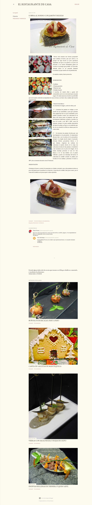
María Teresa (36, 230)
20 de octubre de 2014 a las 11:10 (46, 230)
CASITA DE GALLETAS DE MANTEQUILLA (45, 366)
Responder (36, 246)
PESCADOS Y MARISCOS (19, 18)
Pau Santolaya (40, 237)
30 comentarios (37, 368)
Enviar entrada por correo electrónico (42, 221)
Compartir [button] (15, 12)
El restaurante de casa (34, 4)
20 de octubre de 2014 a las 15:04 (52, 237)
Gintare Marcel (50, 500)
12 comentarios (37, 323)
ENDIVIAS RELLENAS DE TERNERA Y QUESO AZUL (48, 486)
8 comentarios (37, 443)
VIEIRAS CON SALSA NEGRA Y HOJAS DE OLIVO (47, 441)
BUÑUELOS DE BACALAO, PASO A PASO (44, 320)
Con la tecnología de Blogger (47, 498)
